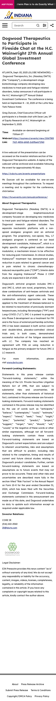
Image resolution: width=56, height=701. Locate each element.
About (15, 684)
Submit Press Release (17, 690)
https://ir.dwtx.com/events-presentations (23, 173)
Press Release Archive (32, 684)
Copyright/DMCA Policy (19, 696)
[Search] (38, 25)
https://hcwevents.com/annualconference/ (25, 197)
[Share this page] (52, 25)
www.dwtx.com (15, 362)
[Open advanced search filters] (44, 25)
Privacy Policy (42, 696)
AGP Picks (7, 4)
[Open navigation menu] (5, 25)
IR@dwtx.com (9, 527)
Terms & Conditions (41, 690)
